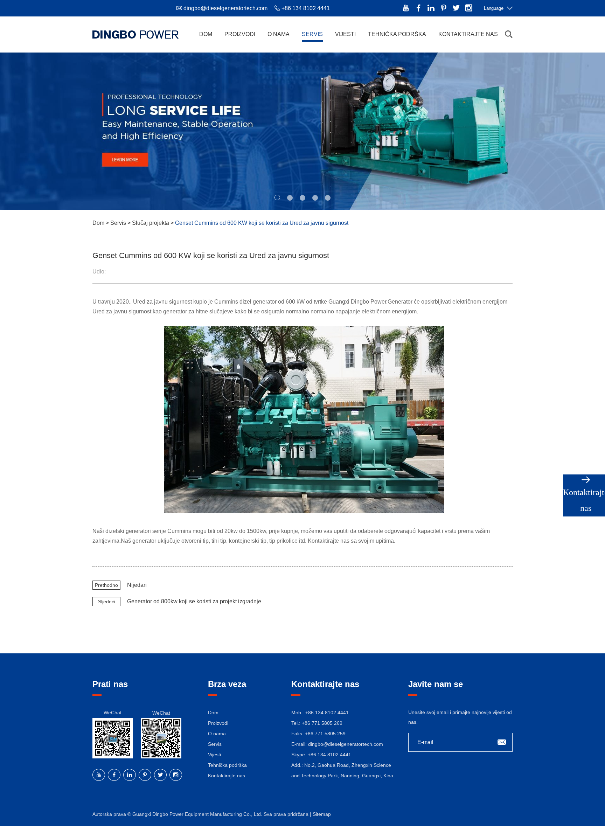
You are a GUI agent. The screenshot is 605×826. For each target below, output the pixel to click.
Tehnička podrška (397, 34)
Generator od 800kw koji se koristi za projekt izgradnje (194, 601)
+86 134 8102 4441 (329, 754)
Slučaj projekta (151, 223)
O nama (278, 34)
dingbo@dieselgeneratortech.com (225, 8)
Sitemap (322, 814)
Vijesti (345, 34)
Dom (205, 34)
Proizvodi (239, 34)
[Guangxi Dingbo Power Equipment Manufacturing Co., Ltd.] (135, 34)
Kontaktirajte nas (468, 34)
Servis (312, 34)
